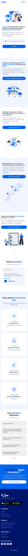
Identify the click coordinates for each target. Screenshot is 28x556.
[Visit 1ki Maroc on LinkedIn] (11, 544)
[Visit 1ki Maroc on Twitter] (8, 544)
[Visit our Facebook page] (2, 544)
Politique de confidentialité (7, 525)
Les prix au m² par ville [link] (14, 176)
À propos (3, 511)
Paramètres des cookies (6, 527)
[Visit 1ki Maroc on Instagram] (5, 544)
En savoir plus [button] (9, 35)
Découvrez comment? (14, 482)
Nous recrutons (4, 513)
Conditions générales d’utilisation (8, 523)
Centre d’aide (4, 534)
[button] (14, 320)
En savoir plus (14, 398)
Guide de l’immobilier (5, 516)
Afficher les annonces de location (14, 325)
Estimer (14, 46)
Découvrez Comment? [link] (14, 227)
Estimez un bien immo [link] (14, 127)
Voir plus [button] (14, 458)
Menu (22, 2)
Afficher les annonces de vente (14, 349)
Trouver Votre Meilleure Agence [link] (15, 78)
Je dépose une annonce (14, 374)
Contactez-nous (4, 536)
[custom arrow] (14, 54)
